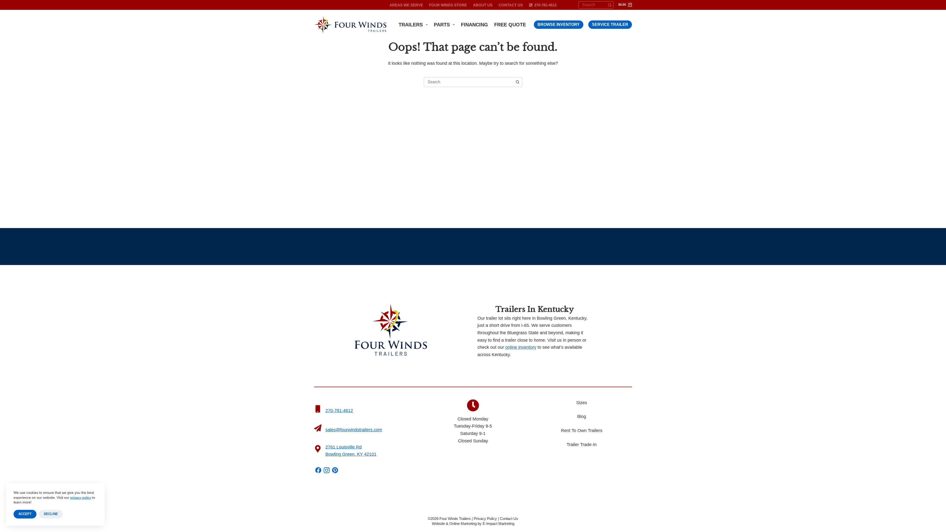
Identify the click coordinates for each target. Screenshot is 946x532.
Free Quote (510, 24)
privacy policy (80, 497)
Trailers (411, 24)
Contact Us (511, 5)
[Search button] (609, 4)
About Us (482, 5)
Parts (442, 24)
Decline (51, 514)
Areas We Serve (406, 5)
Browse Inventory (559, 24)
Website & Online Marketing (454, 523)
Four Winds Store (448, 5)
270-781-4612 (545, 5)
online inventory (520, 347)
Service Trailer (610, 24)
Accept (25, 514)
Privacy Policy (485, 518)
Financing (474, 24)
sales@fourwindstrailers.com (353, 429)
